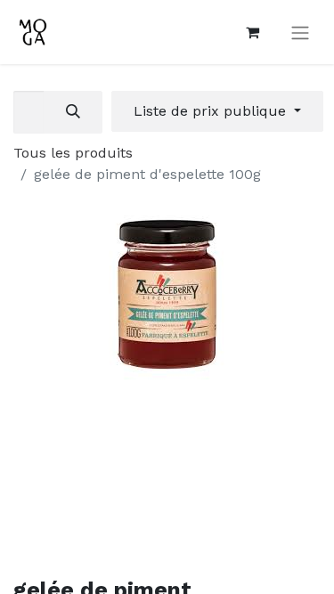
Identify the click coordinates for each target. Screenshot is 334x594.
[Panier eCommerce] (252, 32)
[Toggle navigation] (300, 32)
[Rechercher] (73, 112)
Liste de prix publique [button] (212, 110)
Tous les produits (73, 152)
